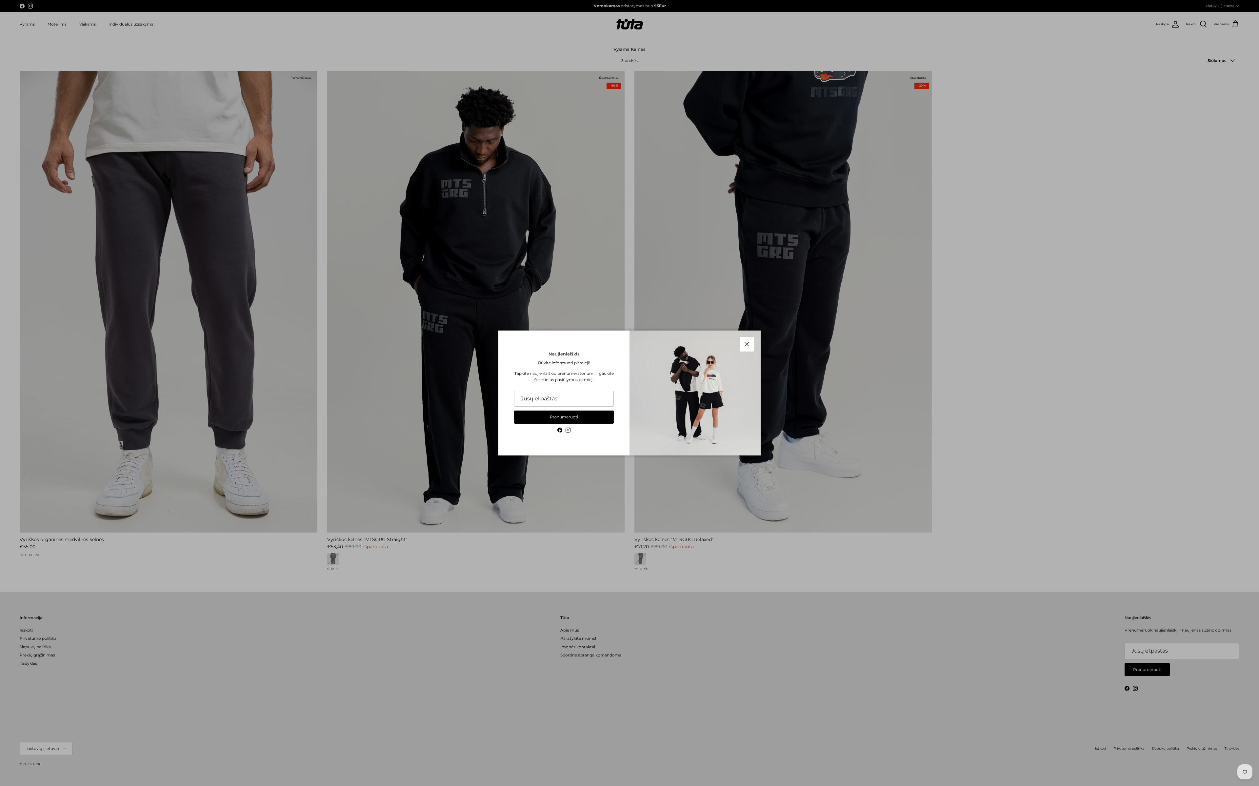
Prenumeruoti (564, 416)
